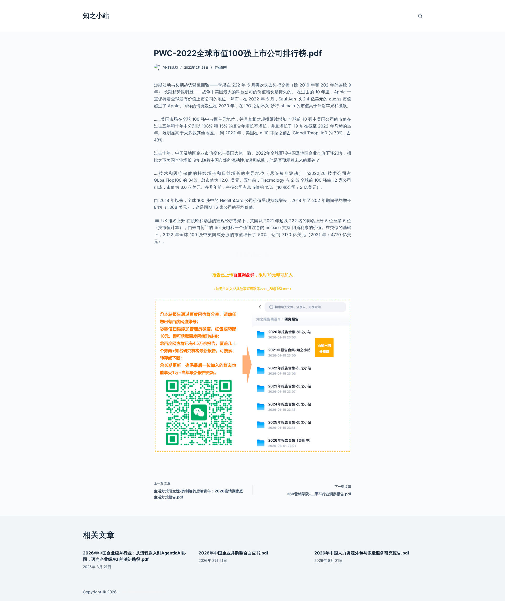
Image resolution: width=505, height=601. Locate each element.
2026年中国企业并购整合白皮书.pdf (233, 553)
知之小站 (96, 15)
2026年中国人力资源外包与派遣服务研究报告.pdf (361, 553)
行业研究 (221, 67)
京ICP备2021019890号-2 (142, 591)
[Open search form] (420, 16)
